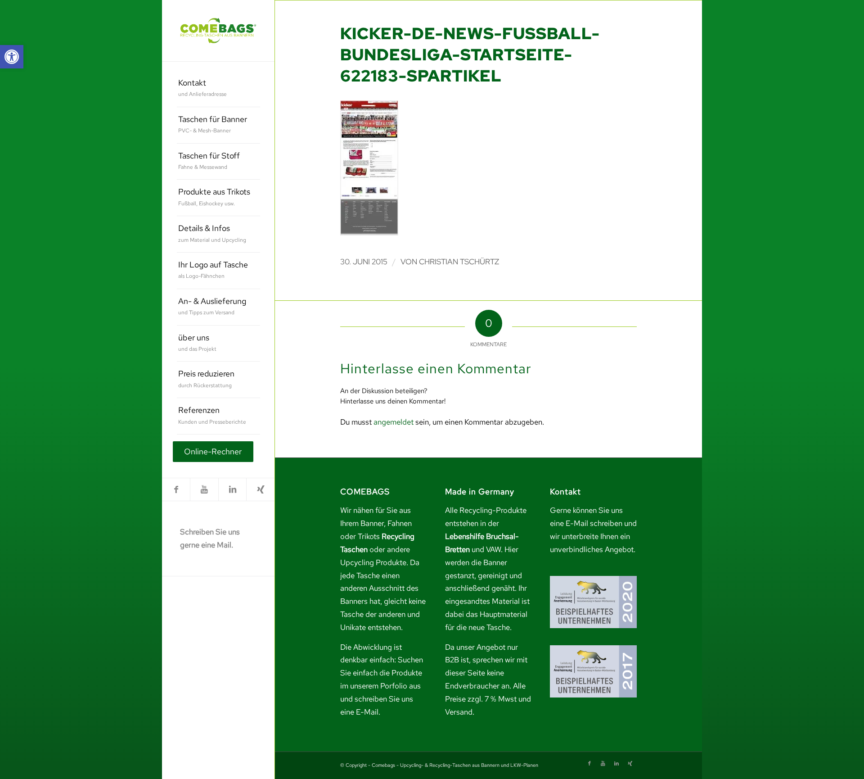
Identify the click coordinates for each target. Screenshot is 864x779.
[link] (11, 56)
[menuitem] (218, 89)
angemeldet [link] (394, 422)
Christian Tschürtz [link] (459, 262)
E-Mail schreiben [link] (594, 523)
